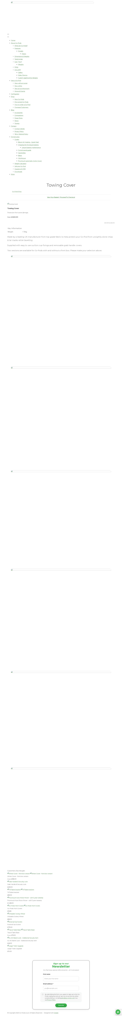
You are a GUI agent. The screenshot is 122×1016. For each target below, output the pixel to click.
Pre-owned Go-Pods (21, 102)
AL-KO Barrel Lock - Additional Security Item (22, 940)
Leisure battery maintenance (31, 147)
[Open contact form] (118, 1012)
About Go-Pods (16, 43)
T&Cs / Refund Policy (21, 134)
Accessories (18, 113)
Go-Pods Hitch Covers (14, 908)
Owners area (15, 137)
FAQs (16, 67)
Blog (12, 110)
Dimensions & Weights (22, 56)
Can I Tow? (18, 62)
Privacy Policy (19, 131)
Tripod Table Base (13, 932)
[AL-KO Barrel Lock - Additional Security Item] (22, 938)
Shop (12, 97)
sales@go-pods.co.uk (68, 998)
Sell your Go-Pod (20, 166)
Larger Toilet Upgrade (14, 948)
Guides (17, 139)
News (16, 121)
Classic (24, 54)
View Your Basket (53, 197)
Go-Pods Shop (17, 191)
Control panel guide (24, 150)
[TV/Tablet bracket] (20, 890)
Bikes (20, 155)
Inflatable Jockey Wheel (15, 916)
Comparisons (19, 115)
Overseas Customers (21, 107)
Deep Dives (18, 118)
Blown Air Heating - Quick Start (28, 142)
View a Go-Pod (16, 80)
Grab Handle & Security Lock (16, 884)
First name (46, 974)
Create (56, 1013)
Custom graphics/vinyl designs (28, 78)
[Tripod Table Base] (21, 930)
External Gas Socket (14, 924)
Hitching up (22, 158)
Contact (13, 126)
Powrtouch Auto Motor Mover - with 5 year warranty (24, 900)
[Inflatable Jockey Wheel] (16, 914)
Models (20, 51)
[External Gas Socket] (14, 922)
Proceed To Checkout (67, 197)
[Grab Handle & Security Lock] (17, 882)
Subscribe (61, 1005)
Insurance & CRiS (20, 169)
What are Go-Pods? (21, 46)
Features (17, 48)
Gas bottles (22, 153)
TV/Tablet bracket (13, 892)
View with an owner (21, 83)
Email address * (48, 984)
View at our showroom (22, 88)
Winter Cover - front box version (17, 876)
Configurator (15, 94)
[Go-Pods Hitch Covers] (23, 906)
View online (18, 86)
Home (13, 40)
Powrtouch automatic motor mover (30, 161)
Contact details (20, 129)
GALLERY (18, 70)
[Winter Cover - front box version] (29, 873)
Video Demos (22, 75)
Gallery (20, 72)
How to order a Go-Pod (22, 105)
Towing (17, 123)
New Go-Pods (19, 99)
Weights (20, 64)
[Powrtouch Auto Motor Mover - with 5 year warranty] (25, 898)
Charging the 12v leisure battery (28, 145)
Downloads (18, 172)
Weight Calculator (20, 163)
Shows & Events (20, 91)
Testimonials (19, 59)
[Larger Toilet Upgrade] (15, 946)
